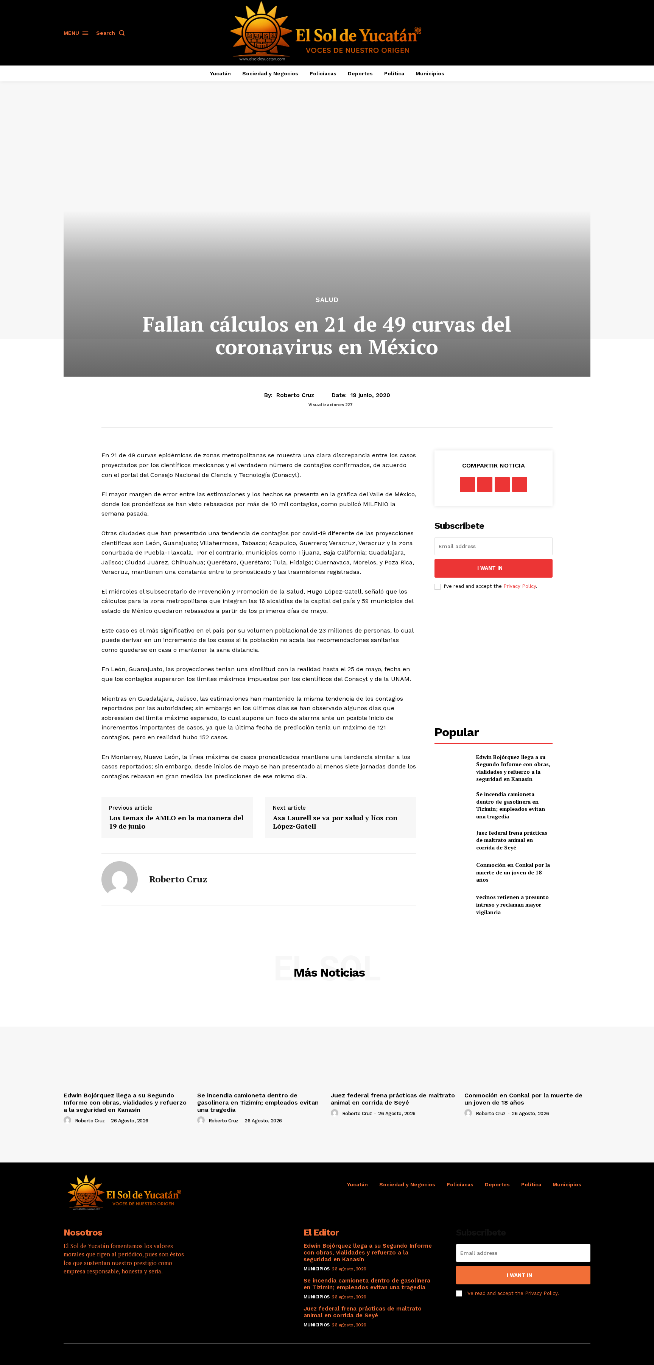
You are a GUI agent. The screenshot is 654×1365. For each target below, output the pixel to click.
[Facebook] (467, 484)
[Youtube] (133, 1295)
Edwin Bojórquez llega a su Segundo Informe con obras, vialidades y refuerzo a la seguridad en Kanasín (513, 768)
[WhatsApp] (519, 484)
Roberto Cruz (295, 395)
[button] (112, 33)
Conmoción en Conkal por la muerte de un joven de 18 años (513, 872)
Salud (327, 300)
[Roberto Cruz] (119, 879)
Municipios (317, 1269)
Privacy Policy (519, 586)
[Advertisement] (498, 658)
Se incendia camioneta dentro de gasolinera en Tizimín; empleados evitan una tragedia (510, 805)
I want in (490, 568)
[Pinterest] (502, 484)
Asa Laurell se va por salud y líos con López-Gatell (335, 822)
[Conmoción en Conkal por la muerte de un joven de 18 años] (452, 872)
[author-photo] (68, 1120)
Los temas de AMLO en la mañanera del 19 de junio (176, 822)
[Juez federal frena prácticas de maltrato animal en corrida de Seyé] (452, 839)
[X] (484, 484)
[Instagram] (92, 1295)
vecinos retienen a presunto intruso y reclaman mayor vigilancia (512, 904)
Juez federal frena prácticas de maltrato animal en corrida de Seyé (511, 840)
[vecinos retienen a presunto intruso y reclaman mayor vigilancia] (452, 904)
